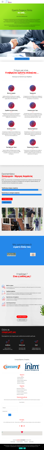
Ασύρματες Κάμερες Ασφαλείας (22, 380)
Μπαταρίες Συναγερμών (21, 383)
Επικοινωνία (26, 441)
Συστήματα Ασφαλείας (20, 377)
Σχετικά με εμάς (31, 441)
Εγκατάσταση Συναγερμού (20, 388)
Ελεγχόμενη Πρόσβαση (20, 381)
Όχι (24, 448)
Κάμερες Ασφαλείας (20, 378)
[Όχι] (42, 447)
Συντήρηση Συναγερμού (20, 391)
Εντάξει (20, 448)
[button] (22, 431)
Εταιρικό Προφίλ (13, 441)
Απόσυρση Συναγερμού (20, 394)
